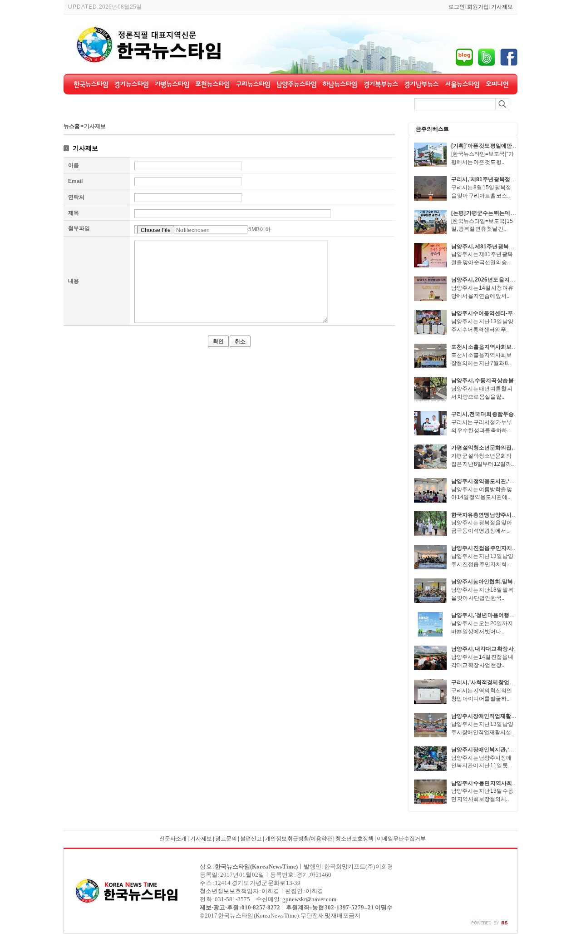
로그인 (456, 7)
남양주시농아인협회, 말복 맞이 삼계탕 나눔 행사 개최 (513, 581)
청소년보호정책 (354, 838)
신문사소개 (173, 838)
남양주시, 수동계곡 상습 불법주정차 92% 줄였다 (507, 380)
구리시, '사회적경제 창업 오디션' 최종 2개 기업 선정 (511, 682)
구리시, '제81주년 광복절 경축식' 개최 (495, 179)
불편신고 (251, 838)
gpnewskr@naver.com (309, 899)
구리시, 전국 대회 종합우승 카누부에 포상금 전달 (507, 414)
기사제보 (502, 7)
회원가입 (478, 7)
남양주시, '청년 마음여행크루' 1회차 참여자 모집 (507, 615)
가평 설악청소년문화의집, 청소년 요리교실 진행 (507, 447)
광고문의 (226, 838)
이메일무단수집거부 (401, 838)
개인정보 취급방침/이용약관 (298, 838)
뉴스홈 (72, 126)
